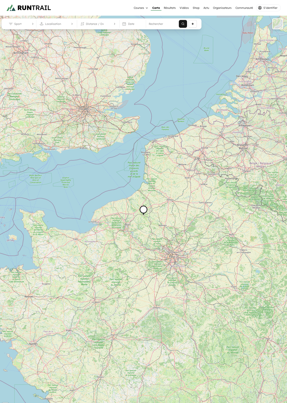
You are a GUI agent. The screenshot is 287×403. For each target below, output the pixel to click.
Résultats (170, 8)
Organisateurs (222, 8)
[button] (143, 210)
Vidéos (184, 8)
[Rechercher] (183, 24)
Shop (196, 8)
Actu (206, 8)
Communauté (244, 8)
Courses (139, 8)
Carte (156, 8)
